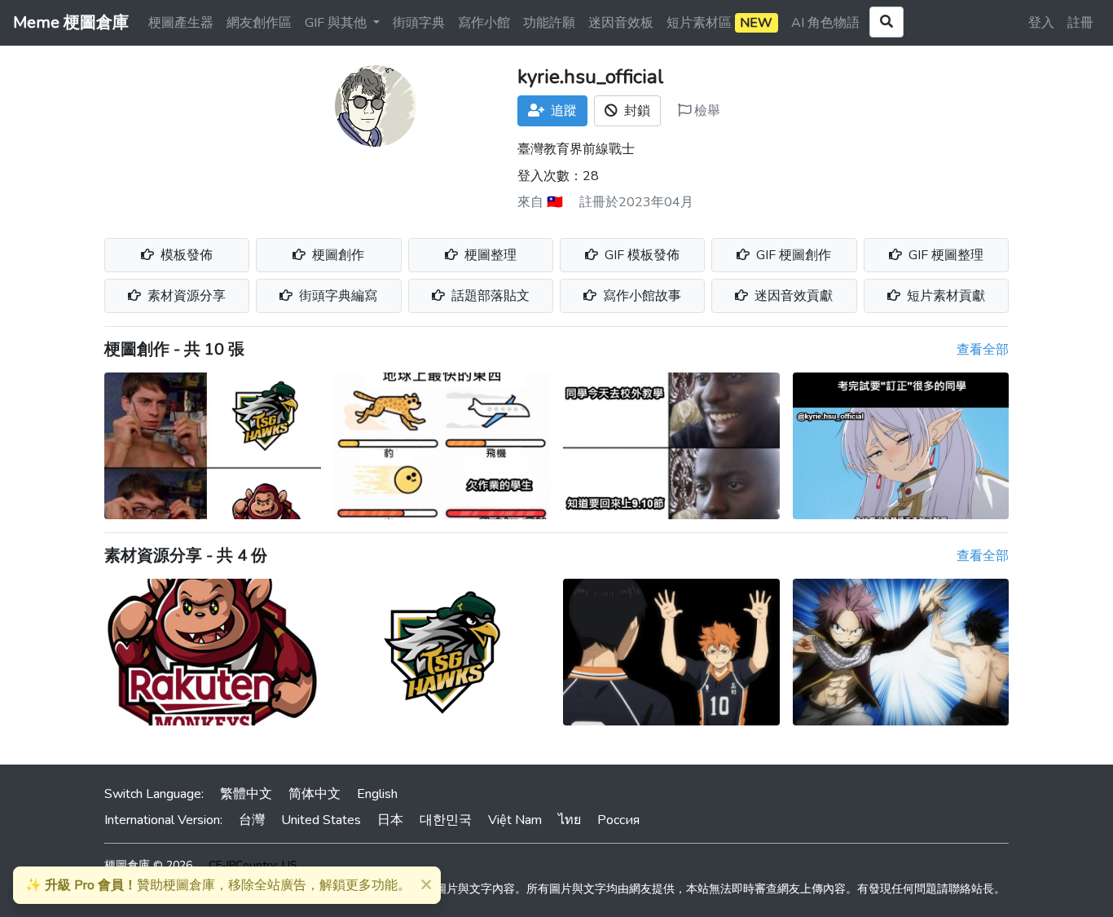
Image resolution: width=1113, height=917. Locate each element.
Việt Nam (515, 820)
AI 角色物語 (825, 23)
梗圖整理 (489, 255)
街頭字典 (419, 23)
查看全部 (983, 350)
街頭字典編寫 (336, 296)
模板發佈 (185, 255)
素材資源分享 (185, 296)
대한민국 (446, 820)
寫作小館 (484, 23)
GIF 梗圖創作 (792, 255)
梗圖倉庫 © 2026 (148, 865)
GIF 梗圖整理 (944, 255)
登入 (1041, 23)
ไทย (569, 820)
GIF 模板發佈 (640, 255)
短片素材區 (719, 23)
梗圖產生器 (180, 23)
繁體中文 (246, 794)
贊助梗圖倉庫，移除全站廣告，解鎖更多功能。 (218, 885)
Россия (618, 820)
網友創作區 (259, 23)
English (377, 794)
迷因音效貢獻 (792, 296)
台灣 (252, 820)
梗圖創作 (336, 255)
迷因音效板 (620, 23)
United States (321, 820)
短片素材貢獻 (944, 296)
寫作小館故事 (640, 296)
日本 (390, 820)
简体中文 (314, 794)
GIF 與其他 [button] (337, 23)
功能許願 (549, 23)
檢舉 (705, 111)
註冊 (1080, 23)
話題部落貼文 (489, 296)
